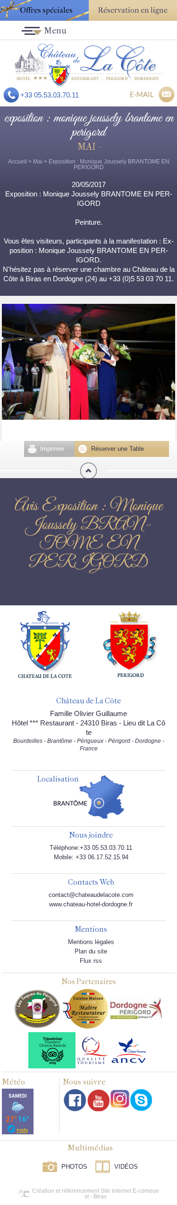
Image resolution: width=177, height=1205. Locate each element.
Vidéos (126, 1166)
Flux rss (91, 960)
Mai (37, 161)
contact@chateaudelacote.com (91, 894)
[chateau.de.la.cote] (141, 1100)
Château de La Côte (88, 701)
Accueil (17, 161)
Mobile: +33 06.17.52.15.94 (91, 857)
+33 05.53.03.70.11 (49, 95)
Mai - (88, 146)
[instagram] (119, 1098)
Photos (74, 1166)
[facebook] (75, 1100)
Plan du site (91, 951)
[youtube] (98, 1100)
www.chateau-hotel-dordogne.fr (91, 904)
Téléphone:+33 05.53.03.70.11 (91, 847)
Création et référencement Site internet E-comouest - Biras (95, 1194)
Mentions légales (91, 941)
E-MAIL (142, 94)
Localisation (58, 779)
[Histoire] (45, 644)
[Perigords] (131, 643)
